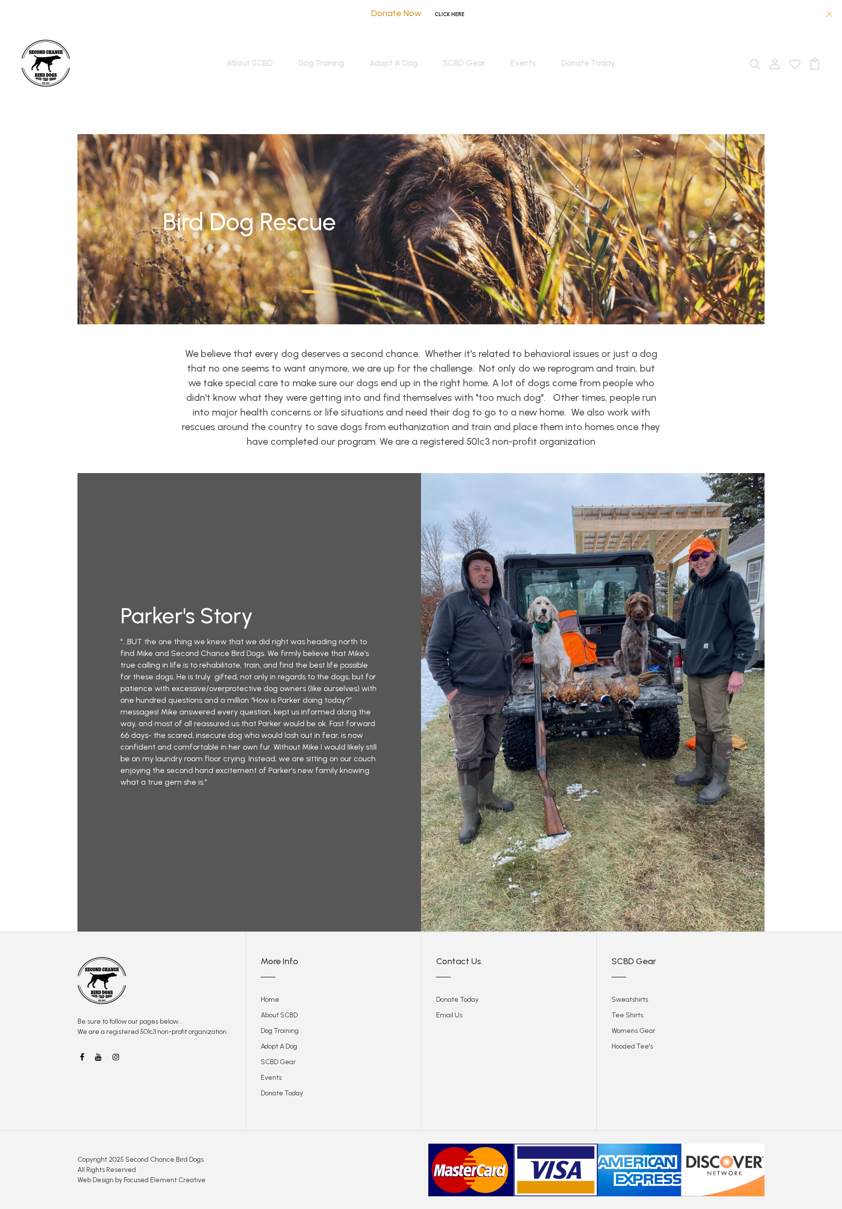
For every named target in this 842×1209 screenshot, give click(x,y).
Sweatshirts (630, 999)
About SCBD (250, 63)
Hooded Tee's (632, 1046)
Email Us (449, 1015)
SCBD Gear (464, 63)
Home (270, 999)
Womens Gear (633, 1031)
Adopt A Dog (393, 63)
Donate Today (588, 63)
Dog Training (321, 63)
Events (523, 63)
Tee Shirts (627, 1015)
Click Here (449, 14)
